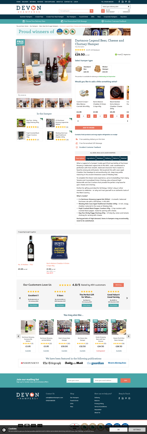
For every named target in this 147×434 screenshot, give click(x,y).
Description (80, 158)
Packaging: (103, 61)
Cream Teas (39, 17)
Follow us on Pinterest (126, 1)
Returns (116, 158)
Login (76, 2)
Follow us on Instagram (129, 1)
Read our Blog (122, 1)
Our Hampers (74, 397)
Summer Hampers (26, 17)
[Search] (91, 11)
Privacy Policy (99, 403)
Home (18, 2)
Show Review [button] (33, 305)
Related (124, 158)
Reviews (40, 2)
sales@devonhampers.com (54, 397)
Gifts (71, 403)
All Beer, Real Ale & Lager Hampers (102, 153)
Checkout (126, 12)
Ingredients (90, 158)
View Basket (110, 12)
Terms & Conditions (100, 406)
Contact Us (68, 2)
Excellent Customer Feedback (90, 147)
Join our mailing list (32, 380)
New (71, 406)
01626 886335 (50, 400)
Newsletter (98, 409)
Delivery (108, 158)
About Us (97, 412)
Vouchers (123, 17)
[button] (18, 31)
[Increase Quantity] (88, 116)
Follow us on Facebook (119, 1)
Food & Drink (74, 400)
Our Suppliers (50, 2)
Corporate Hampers (110, 17)
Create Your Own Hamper (55, 17)
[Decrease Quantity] (78, 116)
